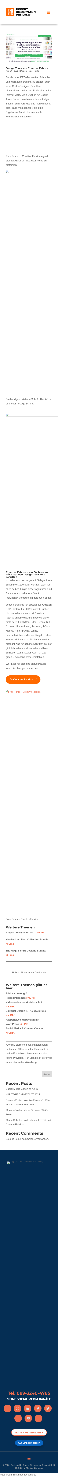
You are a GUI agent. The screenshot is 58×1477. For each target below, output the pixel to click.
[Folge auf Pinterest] (37, 1408)
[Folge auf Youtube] (28, 1418)
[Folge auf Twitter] (48, 1408)
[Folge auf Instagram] (17, 1408)
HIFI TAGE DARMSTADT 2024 (23, 1094)
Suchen (47, 1074)
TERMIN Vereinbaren (29, 1432)
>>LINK (10, 1006)
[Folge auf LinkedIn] (27, 1408)
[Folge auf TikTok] (38, 1418)
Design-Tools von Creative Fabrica (27, 68)
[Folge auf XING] (18, 1418)
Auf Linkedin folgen (29, 1443)
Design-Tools (26, 71)
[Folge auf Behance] (7, 1408)
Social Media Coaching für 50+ (23, 1088)
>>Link (40, 932)
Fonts (36, 71)
